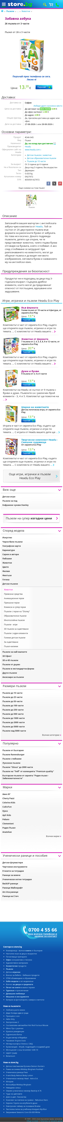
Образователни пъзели (15, 615)
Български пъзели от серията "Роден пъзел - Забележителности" (25, 777)
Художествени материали (17, 963)
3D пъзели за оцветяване (16, 629)
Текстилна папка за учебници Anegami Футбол (26, 1109)
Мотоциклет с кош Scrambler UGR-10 (22, 1050)
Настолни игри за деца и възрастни (21, 953)
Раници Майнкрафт (12, 887)
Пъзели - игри (10, 624)
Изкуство (7, 537)
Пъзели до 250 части (13, 709)
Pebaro (5, 819)
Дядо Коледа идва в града (17, 1013)
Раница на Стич (10, 896)
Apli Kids (6, 815)
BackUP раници (10, 883)
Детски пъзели (10, 583)
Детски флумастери (12, 862)
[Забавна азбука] (31, 55)
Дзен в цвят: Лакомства (16, 1097)
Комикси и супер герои (15, 607)
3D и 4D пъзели (10, 660)
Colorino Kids (8, 802)
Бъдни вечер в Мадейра (16, 1037)
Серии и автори (10, 554)
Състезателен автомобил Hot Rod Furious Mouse (27, 1025)
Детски (13, 972)
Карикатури (8, 550)
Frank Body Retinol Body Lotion (19, 1075)
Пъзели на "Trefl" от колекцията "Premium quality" (28, 771)
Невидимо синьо (13, 1087)
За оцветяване (11, 642)
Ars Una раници (10, 892)
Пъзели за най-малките (14, 651)
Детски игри (8, 496)
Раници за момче (11, 875)
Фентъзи (7, 575)
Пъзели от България (13, 750)
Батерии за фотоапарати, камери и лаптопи (25, 999)
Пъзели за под (9, 500)
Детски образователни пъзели (41, 158)
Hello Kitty (10, 1019)
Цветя (5, 567)
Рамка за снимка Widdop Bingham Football (24, 1069)
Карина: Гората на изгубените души (21, 1103)
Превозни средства (13, 594)
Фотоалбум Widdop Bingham (18, 1084)
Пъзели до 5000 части (13, 726)
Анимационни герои (14, 598)
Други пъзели (9, 673)
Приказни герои (12, 602)
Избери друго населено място (48, 105)
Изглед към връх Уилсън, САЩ (19, 1043)
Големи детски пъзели (14, 637)
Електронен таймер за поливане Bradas (23, 1106)
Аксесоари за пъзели (13, 677)
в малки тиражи (20, 987)
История (9, 1081)
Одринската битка (14, 1034)
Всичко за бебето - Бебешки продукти (22, 975)
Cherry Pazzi (8, 798)
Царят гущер (11, 1053)
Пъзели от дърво (11, 664)
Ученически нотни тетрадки (17, 879)
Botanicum (10, 1056)
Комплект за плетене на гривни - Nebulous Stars (27, 1100)
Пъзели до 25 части (12, 697)
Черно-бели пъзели (12, 541)
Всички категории (50, 735)
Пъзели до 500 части (13, 714)
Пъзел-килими (11, 646)
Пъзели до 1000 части (13, 718)
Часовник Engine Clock (16, 1040)
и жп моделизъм (19, 981)
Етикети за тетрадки (13, 871)
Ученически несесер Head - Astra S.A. (22, 1078)
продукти (16, 966)
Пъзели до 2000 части (13, 722)
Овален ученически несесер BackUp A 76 (23, 1090)
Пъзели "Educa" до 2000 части (17, 767)
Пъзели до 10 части (36, 161)
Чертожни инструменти (14, 866)
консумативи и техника (19, 960)
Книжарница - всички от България (24, 950)
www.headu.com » (33, 149)
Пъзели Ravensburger (13, 754)
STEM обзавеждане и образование (21, 978)
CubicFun (7, 806)
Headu (28, 146)
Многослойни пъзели (14, 620)
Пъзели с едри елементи (16, 633)
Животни (25, 11)
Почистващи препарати (16, 956)
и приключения (17, 990)
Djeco (5, 811)
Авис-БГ (6, 794)
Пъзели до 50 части (12, 701)
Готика (5, 579)
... (18, 11)
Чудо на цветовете (14, 1094)
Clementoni (8, 823)
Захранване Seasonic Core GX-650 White (23, 1112)
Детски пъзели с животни (39, 155)
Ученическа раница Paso (17, 1072)
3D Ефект (7, 656)
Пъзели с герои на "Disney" (17, 611)
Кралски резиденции (15, 1031)
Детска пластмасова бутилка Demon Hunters (25, 1066)
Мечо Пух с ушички (14, 1028)
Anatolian (7, 832)
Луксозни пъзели (11, 763)
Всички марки (52, 836)
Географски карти (11, 546)
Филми (6, 571)
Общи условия (32, 1121)
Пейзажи (7, 558)
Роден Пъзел (9, 827)
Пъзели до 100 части (13, 705)
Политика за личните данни (51, 1121)
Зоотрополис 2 (12, 1022)
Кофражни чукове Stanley (15, 505)
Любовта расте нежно (15, 1010)
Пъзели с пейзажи (11, 758)
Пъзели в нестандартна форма (18, 668)
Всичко (19, 984)
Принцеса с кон (13, 1016)
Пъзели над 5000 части (14, 730)
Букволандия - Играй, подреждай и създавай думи (28, 1047)
